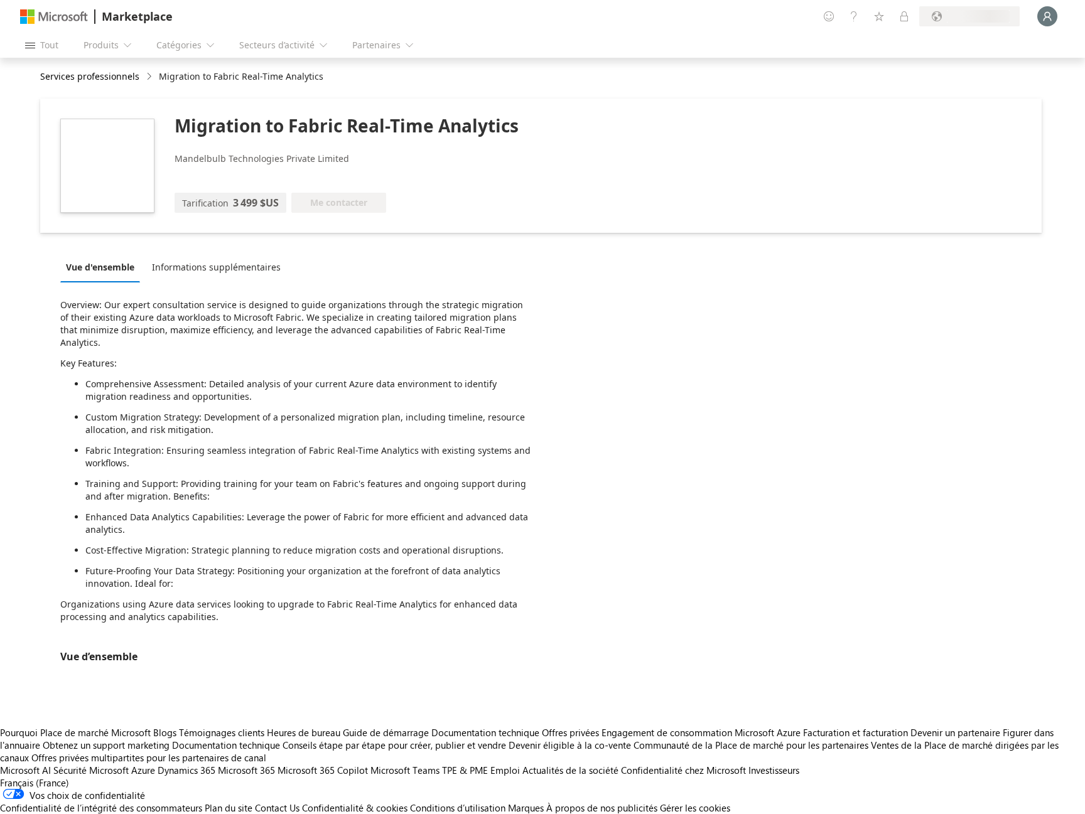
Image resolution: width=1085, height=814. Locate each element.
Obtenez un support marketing (106, 745)
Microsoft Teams (405, 770)
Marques (526, 807)
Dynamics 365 (186, 770)
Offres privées (570, 732)
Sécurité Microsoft (91, 770)
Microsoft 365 (246, 770)
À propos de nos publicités (601, 807)
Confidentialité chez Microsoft (683, 770)
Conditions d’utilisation (457, 807)
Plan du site (228, 807)
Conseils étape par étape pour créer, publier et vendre (394, 745)
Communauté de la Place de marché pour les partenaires (751, 745)
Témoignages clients (221, 732)
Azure (143, 770)
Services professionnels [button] (89, 76)
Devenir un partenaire (955, 732)
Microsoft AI (25, 770)
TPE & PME (465, 770)
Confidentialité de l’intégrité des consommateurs (101, 807)
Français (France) (34, 782)
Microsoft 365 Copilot (323, 770)
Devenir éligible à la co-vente (570, 745)
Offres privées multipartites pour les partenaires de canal (148, 757)
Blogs (164, 732)
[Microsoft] (54, 16)
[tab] (103, 267)
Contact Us (277, 807)
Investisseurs (773, 770)
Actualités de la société (570, 770)
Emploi (505, 770)
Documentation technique (485, 732)
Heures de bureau (303, 732)
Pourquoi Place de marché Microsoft (75, 732)
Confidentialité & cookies (355, 807)
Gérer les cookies (695, 807)
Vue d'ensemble (100, 267)
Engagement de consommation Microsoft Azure (702, 732)
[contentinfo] (150, 77)
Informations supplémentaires (216, 267)
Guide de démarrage (386, 732)
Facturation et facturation (855, 732)
